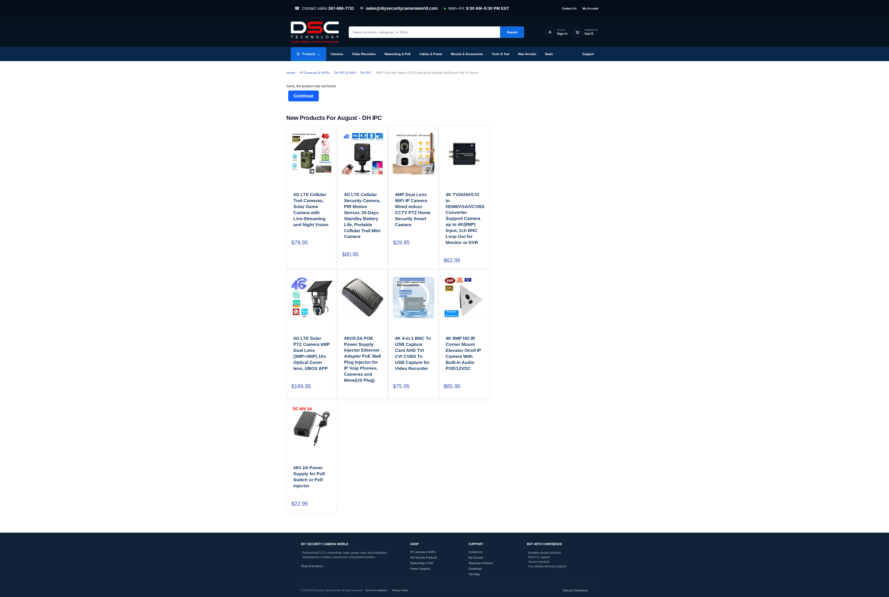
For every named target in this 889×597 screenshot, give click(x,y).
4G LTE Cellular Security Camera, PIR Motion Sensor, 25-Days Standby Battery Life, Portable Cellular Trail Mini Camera (362, 215)
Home (290, 73)
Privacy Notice (400, 590)
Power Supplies (420, 568)
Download (475, 568)
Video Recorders (364, 54)
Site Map (474, 574)
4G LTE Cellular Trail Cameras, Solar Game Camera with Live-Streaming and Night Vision (311, 209)
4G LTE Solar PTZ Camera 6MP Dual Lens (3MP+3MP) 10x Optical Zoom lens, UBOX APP (311, 353)
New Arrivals (527, 54)
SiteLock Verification (575, 590)
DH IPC (365, 73)
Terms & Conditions (376, 590)
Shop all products (312, 566)
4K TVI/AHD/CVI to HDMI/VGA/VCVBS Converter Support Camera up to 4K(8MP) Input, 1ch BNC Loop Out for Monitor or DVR (464, 218)
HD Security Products (423, 557)
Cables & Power (430, 54)
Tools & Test (500, 54)
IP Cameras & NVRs (314, 73)
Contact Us (569, 8)
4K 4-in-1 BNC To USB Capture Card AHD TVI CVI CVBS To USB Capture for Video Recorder (413, 353)
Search (512, 32)
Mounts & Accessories (467, 54)
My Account (590, 8)
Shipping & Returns (481, 563)
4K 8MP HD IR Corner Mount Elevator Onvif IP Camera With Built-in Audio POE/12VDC (463, 353)
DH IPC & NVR (345, 73)
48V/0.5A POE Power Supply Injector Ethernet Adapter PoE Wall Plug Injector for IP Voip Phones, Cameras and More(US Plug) (362, 359)
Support (588, 54)
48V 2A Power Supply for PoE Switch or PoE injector (309, 476)
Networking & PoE (398, 54)
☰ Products (308, 54)
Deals (549, 54)
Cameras (337, 54)
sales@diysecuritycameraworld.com (402, 8)
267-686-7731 (341, 8)
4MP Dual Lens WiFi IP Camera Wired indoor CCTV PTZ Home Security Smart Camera (413, 209)
